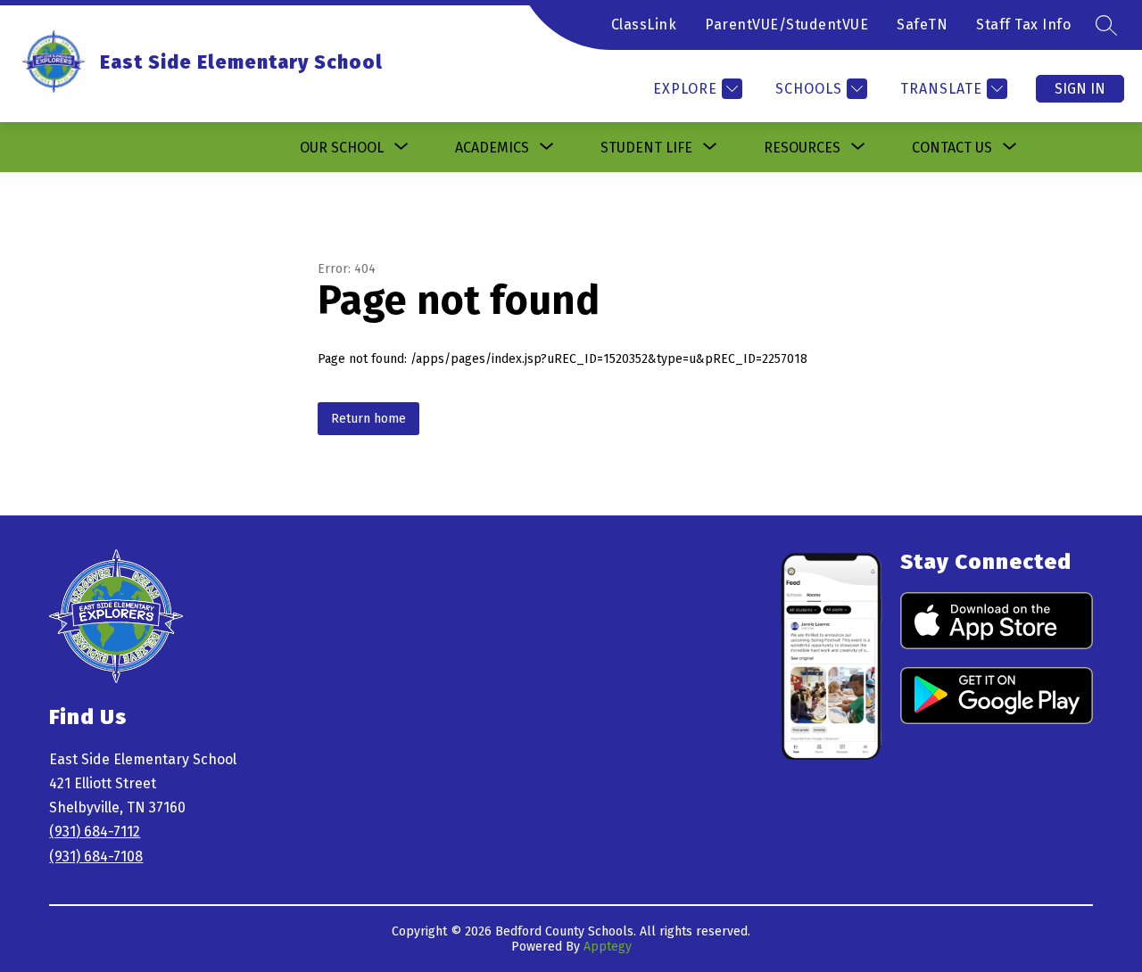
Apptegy (607, 946)
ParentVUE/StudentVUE (786, 24)
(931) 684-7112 (94, 831)
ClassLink (644, 24)
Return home (368, 418)
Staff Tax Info (1023, 24)
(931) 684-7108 (96, 856)
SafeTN (922, 24)
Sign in (1080, 88)
